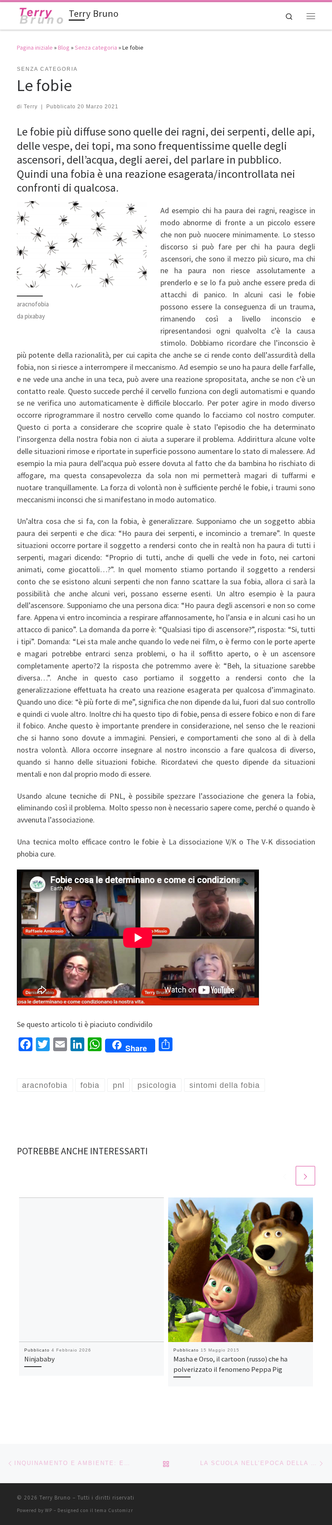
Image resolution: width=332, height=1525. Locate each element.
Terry (31, 107)
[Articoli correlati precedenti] (284, 1175)
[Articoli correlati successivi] (305, 1175)
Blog (64, 47)
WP (48, 1510)
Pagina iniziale (35, 47)
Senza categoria (96, 47)
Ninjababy (39, 1359)
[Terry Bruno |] (41, 15)
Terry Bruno (55, 1497)
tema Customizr (114, 1510)
